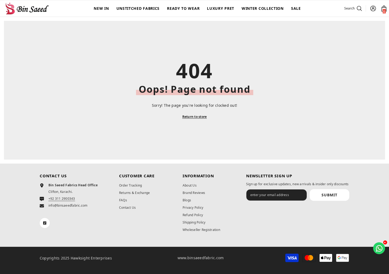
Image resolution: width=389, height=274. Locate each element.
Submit (329, 194)
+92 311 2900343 (61, 198)
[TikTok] (45, 223)
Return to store (194, 116)
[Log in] (373, 8)
